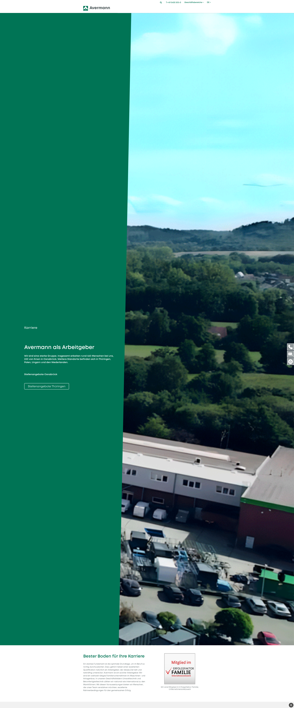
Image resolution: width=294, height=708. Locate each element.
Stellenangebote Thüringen (46, 386)
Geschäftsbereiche (193, 2)
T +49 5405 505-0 (173, 2)
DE (208, 2)
